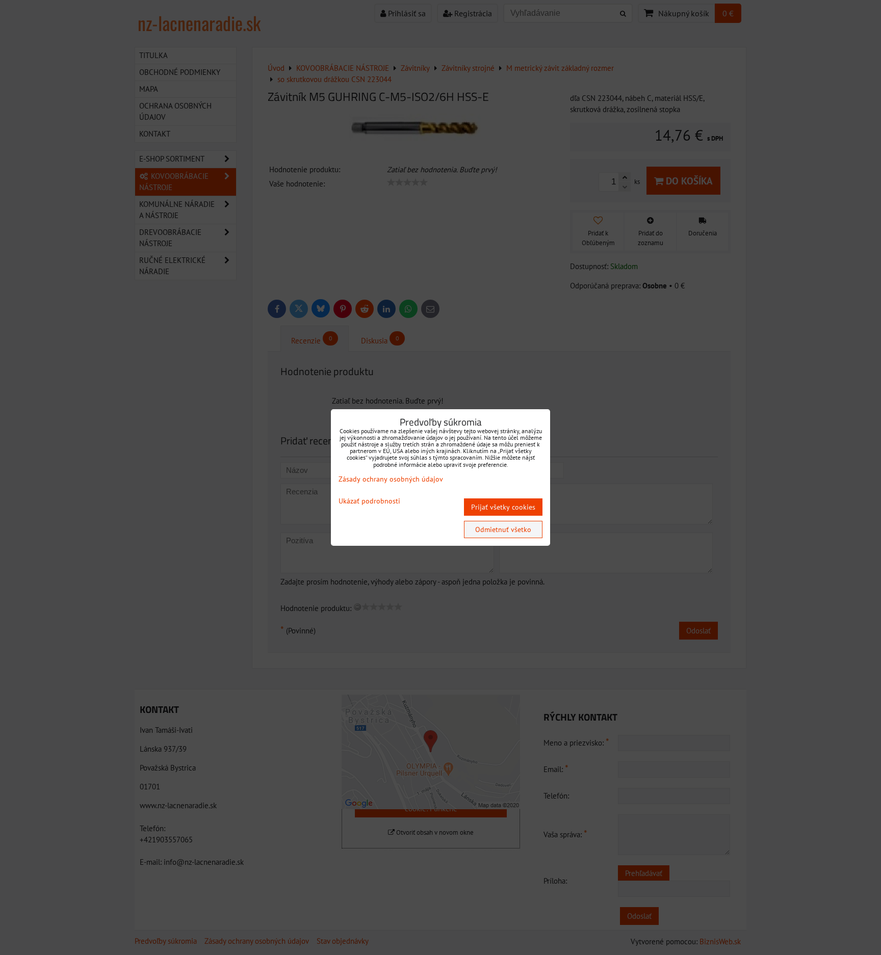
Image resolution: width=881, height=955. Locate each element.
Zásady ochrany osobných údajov (391, 479)
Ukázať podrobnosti (369, 501)
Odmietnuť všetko (503, 529)
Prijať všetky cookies (503, 507)
